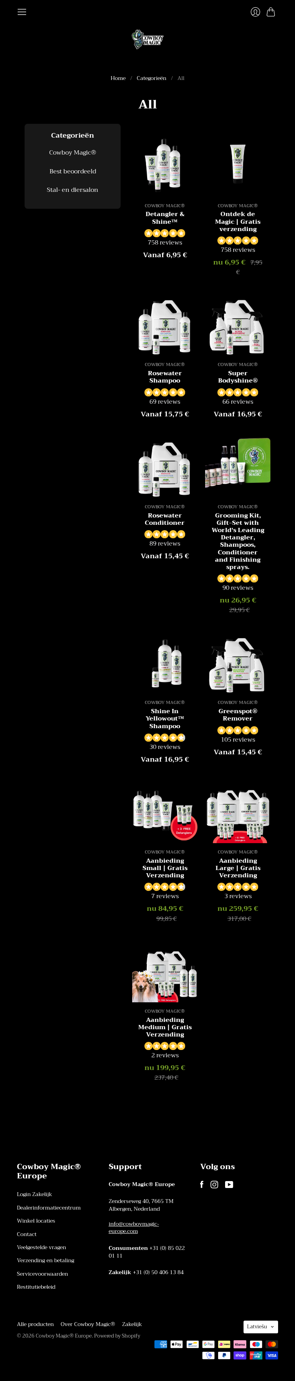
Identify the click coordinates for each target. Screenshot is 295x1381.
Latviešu (257, 1326)
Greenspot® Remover (238, 715)
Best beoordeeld (73, 171)
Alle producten (35, 1324)
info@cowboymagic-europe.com (134, 1227)
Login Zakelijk (34, 1194)
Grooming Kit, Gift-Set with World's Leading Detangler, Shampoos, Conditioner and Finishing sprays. (238, 541)
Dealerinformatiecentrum (49, 1207)
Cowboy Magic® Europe (64, 1335)
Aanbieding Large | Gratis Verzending (237, 868)
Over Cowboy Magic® (88, 1324)
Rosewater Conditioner (165, 519)
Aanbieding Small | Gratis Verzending (165, 868)
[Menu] (22, 12)
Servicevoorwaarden (42, 1273)
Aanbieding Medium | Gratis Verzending (165, 1027)
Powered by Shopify (117, 1335)
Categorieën (151, 78)
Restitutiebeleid (36, 1286)
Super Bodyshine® (238, 377)
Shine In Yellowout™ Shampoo (165, 718)
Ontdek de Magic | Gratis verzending (237, 221)
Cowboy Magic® (72, 152)
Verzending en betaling (45, 1260)
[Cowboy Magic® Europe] (147, 39)
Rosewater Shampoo (165, 377)
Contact (26, 1234)
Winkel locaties (36, 1220)
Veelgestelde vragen (41, 1247)
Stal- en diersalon (72, 190)
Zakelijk (132, 1324)
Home (118, 78)
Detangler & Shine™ (165, 218)
